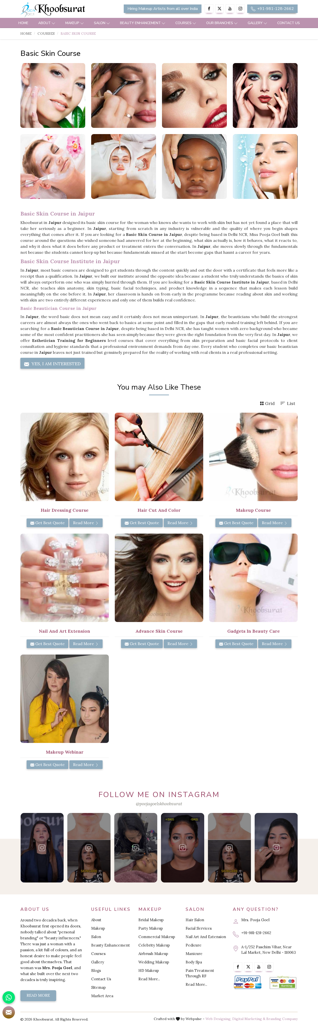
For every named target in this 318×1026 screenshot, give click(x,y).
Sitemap (98, 987)
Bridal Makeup (151, 919)
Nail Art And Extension (206, 936)
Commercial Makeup (156, 936)
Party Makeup (150, 928)
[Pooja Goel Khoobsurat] (42, 847)
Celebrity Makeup (154, 945)
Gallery (255, 23)
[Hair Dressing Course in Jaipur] (64, 457)
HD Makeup (148, 970)
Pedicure (193, 945)
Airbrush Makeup (153, 953)
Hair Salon (195, 919)
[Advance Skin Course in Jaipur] (159, 578)
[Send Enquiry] (8, 1012)
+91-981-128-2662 (275, 8)
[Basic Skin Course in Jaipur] (52, 95)
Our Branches (219, 23)
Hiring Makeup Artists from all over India (162, 8)
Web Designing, (218, 1019)
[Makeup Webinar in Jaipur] (64, 699)
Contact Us (288, 23)
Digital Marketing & (248, 1019)
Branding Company (282, 1019)
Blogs (96, 970)
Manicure (194, 953)
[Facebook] (209, 8)
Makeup (72, 23)
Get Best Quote (49, 522)
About (44, 23)
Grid (270, 403)
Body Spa (194, 962)
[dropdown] (53, 23)
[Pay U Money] (283, 982)
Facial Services (199, 928)
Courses (183, 23)
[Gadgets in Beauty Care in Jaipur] (253, 578)
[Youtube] (230, 8)
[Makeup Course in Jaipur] (253, 457)
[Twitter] (219, 8)
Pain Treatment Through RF (200, 973)
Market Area (102, 995)
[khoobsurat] (64, 9)
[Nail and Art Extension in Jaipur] (64, 578)
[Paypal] (247, 982)
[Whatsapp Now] (8, 997)
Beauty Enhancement (140, 23)
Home (23, 23)
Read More (84, 522)
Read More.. (149, 979)
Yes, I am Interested (55, 363)
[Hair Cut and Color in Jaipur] (159, 457)
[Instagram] (240, 8)
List (291, 403)
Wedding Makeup (153, 962)
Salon (99, 23)
